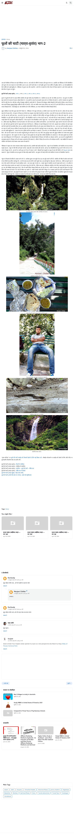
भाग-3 (26, 93)
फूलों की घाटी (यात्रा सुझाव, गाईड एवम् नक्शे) (12, 473)
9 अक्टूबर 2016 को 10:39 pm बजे (15, 580)
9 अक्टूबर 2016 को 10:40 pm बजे (15, 609)
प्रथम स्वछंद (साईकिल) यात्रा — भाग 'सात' (36, 533)
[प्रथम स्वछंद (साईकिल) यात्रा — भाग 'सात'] (37, 523)
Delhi (12, 789)
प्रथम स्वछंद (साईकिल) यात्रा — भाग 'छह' (60, 533)
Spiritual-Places (24, 793)
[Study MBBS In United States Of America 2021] (8, 705)
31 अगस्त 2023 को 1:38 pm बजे (15, 640)
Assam (6, 789)
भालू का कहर (67, 150)
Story (8, 39)
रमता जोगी (11, 623)
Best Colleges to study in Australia (24, 694)
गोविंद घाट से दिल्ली (20, 470)
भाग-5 (34, 93)
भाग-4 (30, 93)
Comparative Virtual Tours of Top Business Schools (29, 711)
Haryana (19, 789)
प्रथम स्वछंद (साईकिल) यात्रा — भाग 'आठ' (11, 533)
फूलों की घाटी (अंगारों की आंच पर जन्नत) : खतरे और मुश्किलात (16, 475)
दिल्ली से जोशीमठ (20, 464)
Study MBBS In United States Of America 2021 (28, 702)
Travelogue (65, 793)
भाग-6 (38, 93)
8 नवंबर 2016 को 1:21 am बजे (15, 625)
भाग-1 (17, 93)
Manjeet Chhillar (20, 591)
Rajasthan (7, 793)
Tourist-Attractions (43, 793)
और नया (6, 683)
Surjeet (10, 639)
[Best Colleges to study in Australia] (8, 696)
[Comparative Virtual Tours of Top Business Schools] (8, 713)
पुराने (69, 683)
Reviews (15, 793)
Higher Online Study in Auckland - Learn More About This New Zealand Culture (45, 738)
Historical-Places (43, 789)
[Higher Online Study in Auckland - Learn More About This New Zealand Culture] (45, 730)
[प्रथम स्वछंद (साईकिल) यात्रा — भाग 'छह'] (61, 523)
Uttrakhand (7, 796)
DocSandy (11, 578)
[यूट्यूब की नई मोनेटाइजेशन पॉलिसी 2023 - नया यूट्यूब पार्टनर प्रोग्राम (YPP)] (11, 730)
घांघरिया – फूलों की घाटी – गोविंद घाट (25, 468)
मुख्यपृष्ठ (3, 39)
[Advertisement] (37, 22)
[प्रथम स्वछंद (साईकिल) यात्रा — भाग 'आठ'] (13, 523)
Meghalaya (66, 789)
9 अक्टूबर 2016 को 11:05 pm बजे (21, 593)
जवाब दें (5, 586)
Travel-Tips (55, 793)
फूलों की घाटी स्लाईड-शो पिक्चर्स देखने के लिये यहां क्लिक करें (26, 457)
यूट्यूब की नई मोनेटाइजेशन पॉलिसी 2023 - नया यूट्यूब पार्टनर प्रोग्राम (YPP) (9, 737)
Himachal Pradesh (30, 789)
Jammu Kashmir (55, 789)
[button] (2, 2)
